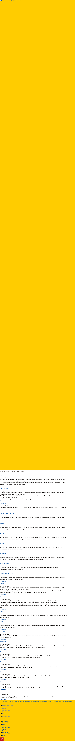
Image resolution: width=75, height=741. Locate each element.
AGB (3, 707)
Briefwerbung (3, 651)
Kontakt (4, 708)
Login (3, 718)
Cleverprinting (3, 503)
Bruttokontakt (3, 641)
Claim (1, 621)
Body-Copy (2, 671)
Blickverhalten (3, 681)
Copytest (2, 583)
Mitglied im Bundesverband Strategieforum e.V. (41, 701)
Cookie (1, 611)
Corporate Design (4, 488)
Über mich (4, 713)
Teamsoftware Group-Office (6, 573)
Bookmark (2, 661)
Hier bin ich (5, 715)
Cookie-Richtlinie (6, 710)
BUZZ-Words (3, 553)
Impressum (5, 703)
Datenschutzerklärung (7, 705)
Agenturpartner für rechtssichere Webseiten (63, 701)
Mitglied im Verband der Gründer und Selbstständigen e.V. (15, 701)
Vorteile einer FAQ (4, 563)
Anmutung (2, 533)
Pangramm (2, 543)
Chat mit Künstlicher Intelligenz (7, 513)
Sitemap (4, 711)
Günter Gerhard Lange (5, 692)
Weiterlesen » (3, 486)
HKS (1, 475)
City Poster (2, 631)
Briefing (2, 523)
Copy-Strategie (3, 596)
